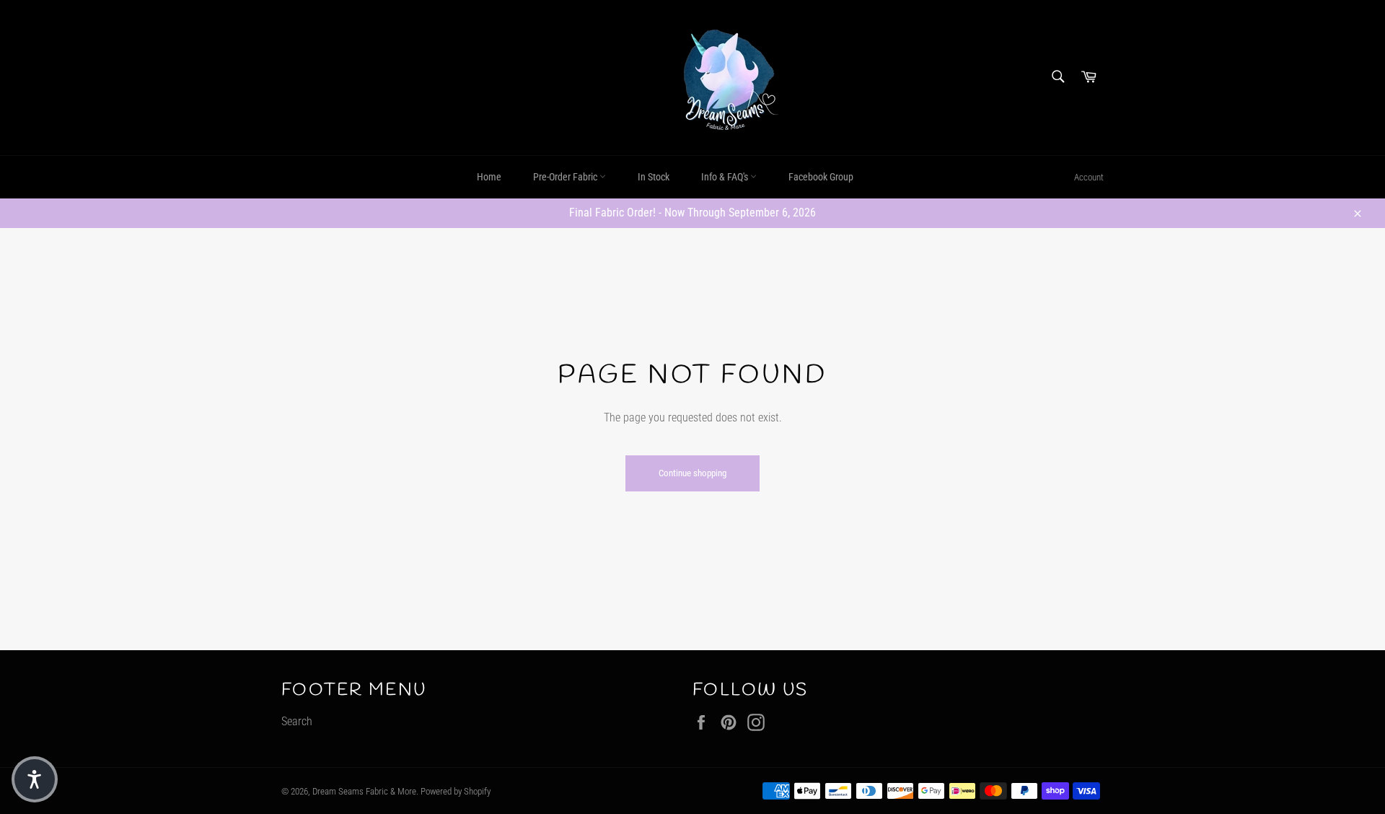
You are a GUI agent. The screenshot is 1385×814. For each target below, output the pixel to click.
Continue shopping (692, 473)
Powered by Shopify (456, 791)
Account (1089, 177)
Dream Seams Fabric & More (364, 791)
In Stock (653, 177)
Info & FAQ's (725, 177)
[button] (35, 779)
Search (296, 721)
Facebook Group (820, 177)
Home (489, 177)
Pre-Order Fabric (566, 177)
